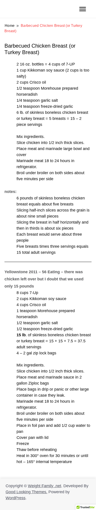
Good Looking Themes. (26, 492)
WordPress (15, 498)
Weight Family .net (44, 486)
